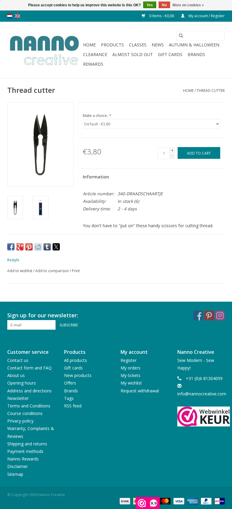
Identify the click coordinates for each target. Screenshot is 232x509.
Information (96, 177)
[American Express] (192, 501)
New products (78, 375)
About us (16, 375)
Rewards (93, 64)
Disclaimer (17, 466)
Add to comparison (52, 270)
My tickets (130, 375)
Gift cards (170, 54)
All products (75, 360)
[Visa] (178, 501)
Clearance (95, 54)
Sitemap (15, 474)
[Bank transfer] (124, 501)
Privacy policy (20, 421)
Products (112, 45)
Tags (69, 398)
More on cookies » (188, 5)
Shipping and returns (27, 444)
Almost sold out (132, 54)
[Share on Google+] (20, 246)
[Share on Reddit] (38, 246)
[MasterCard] (164, 501)
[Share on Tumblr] (47, 246)
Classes (138, 45)
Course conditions (25, 413)
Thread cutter (211, 90)
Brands (196, 54)
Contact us (17, 360)
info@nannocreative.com (201, 394)
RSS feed (73, 406)
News (158, 45)
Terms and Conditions (28, 406)
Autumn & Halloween (194, 45)
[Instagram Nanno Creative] (220, 315)
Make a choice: (97, 115)
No (164, 5)
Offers (70, 383)
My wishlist (131, 383)
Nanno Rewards (23, 459)
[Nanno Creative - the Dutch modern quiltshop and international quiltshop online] (44, 50)
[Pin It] (29, 246)
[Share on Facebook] (10, 246)
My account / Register (206, 15)
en (17, 16)
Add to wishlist (20, 270)
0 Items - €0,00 (161, 15)
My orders (130, 368)
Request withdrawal (140, 391)
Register (129, 360)
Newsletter (18, 398)
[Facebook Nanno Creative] (198, 315)
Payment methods (25, 451)
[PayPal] (205, 501)
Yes (150, 5)
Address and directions (29, 391)
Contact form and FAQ (29, 368)
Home (89, 45)
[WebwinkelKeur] (201, 416)
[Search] (180, 35)
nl (9, 16)
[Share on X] (56, 246)
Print (76, 270)
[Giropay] (218, 501)
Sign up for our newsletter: (42, 315)
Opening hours (21, 383)
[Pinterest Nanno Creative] (209, 315)
